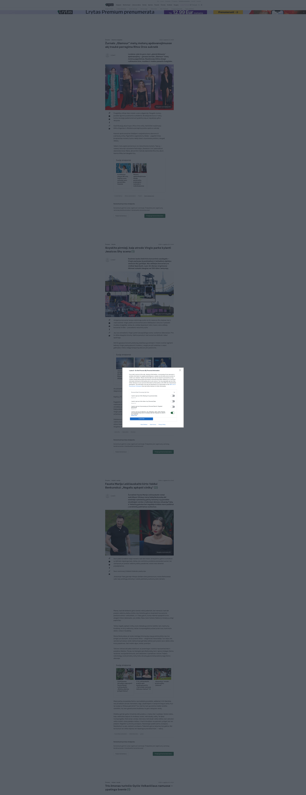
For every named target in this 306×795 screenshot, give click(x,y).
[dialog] (153, 398)
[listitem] (153, 392)
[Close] (180, 370)
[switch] (173, 396)
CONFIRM (141, 418)
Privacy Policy (162, 424)
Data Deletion (144, 424)
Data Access (153, 424)
